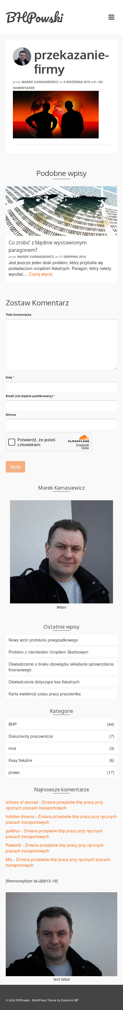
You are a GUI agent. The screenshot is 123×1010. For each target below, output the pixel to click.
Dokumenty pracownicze (31, 736)
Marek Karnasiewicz (40, 82)
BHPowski (34, 17)
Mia (9, 859)
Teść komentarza (18, 314)
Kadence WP (70, 1000)
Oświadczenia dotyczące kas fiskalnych (44, 682)
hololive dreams (20, 816)
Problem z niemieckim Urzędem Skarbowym (48, 652)
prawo (14, 772)
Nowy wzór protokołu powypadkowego (43, 640)
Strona (11, 414)
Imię (10, 377)
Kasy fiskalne (20, 760)
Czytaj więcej (40, 274)
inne (12, 748)
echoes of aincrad (22, 802)
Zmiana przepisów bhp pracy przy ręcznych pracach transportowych (54, 805)
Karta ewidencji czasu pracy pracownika (45, 694)
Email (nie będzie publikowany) (30, 396)
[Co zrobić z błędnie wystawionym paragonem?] (61, 211)
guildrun (13, 831)
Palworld (13, 845)
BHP (13, 724)
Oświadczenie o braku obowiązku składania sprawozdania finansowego (61, 666)
